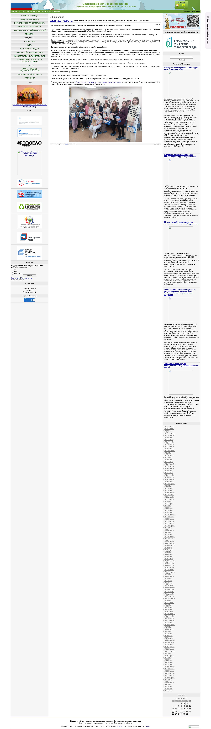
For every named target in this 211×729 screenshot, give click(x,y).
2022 (59, 21)
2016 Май (167, 457)
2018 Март (168, 486)
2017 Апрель (169, 468)
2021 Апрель (169, 550)
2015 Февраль (169, 433)
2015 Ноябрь (169, 444)
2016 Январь (169, 448)
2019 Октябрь (169, 517)
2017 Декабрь (169, 479)
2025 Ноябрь (169, 671)
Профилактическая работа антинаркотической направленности (30, 106)
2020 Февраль (169, 526)
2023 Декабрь (169, 620)
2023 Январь (169, 596)
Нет (15, 271)
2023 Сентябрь (169, 614)
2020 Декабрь (169, 541)
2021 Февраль (169, 545)
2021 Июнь (168, 554)
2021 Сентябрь (169, 561)
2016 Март (168, 453)
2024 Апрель (169, 629)
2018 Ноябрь (169, 495)
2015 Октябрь (169, 442)
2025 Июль (168, 662)
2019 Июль (168, 510)
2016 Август (168, 462)
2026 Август (168, 691)
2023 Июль (168, 609)
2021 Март (168, 548)
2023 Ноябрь (169, 618)
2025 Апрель (169, 656)
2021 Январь (169, 543)
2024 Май (167, 631)
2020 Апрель (169, 530)
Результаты (15, 278)
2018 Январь (169, 482)
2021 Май (167, 552)
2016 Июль (168, 460)
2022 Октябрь (169, 589)
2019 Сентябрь (169, 515)
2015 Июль (168, 437)
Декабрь (66, 21)
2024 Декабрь (169, 647)
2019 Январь (169, 499)
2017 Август (168, 473)
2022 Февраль (169, 572)
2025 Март (168, 653)
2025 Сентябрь (169, 667)
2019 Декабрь (169, 521)
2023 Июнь (168, 607)
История (21, 11)
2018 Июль (168, 490)
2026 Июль (168, 689)
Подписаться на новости (51, 11)
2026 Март (168, 680)
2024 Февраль (169, 625)
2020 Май (167, 532)
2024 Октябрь (169, 642)
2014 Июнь (168, 431)
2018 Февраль (169, 484)
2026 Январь (169, 675)
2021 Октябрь (169, 563)
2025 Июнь (168, 660)
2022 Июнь (168, 581)
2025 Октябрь (169, 669)
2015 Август (168, 440)
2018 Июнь (168, 488)
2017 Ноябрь (169, 477)
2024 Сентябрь (169, 640)
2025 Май (167, 658)
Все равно (18, 273)
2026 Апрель (169, 682)
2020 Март (168, 528)
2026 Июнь (168, 686)
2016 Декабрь (169, 466)
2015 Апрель (169, 435)
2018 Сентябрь (169, 493)
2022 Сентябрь (169, 587)
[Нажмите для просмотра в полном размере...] (105, 141)
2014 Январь (169, 426)
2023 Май (167, 605)
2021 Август (168, 559)
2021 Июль (168, 556)
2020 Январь (169, 523)
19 (71, 21)
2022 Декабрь (169, 594)
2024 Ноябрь (169, 645)
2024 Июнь (168, 634)
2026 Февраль (169, 678)
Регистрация (30, 11)
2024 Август (168, 638)
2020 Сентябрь (169, 537)
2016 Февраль (169, 451)
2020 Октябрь (169, 539)
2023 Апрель (169, 603)
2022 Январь (169, 570)
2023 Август (168, 611)
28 (178, 714)
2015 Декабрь (169, 446)
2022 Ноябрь (169, 592)
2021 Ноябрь (169, 565)
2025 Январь (169, 649)
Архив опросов (26, 278)
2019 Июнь (168, 508)
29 (181, 714)
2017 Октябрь (169, 475)
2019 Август (168, 512)
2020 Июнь (168, 534)
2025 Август (168, 664)
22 (181, 711)
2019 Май (167, 506)
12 (173, 709)
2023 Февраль (169, 598)
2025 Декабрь (169, 673)
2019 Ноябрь (169, 519)
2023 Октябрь (169, 616)
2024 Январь (169, 623)
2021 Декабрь (169, 567)
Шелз (148, 726)
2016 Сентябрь (169, 464)
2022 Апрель (169, 576)
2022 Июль (168, 583)
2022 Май (167, 578)
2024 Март (168, 627)
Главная (14, 11)
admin (66, 144)
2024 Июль (168, 636)
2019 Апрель (169, 504)
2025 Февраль (169, 651)
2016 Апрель (169, 455)
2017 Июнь (168, 471)
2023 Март (168, 600)
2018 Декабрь (169, 497)
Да (15, 269)
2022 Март (168, 574)
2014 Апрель (169, 429)
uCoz (120, 726)
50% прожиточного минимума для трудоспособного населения (98, 82)
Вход (38, 11)
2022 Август (168, 585)
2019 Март (168, 501)
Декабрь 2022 (181, 698)
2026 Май (167, 684)
